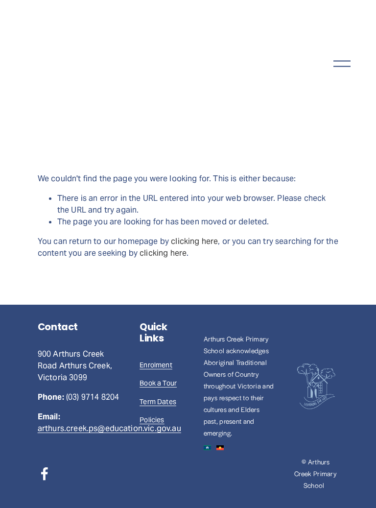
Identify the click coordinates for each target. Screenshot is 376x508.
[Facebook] (44, 474)
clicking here (194, 241)
